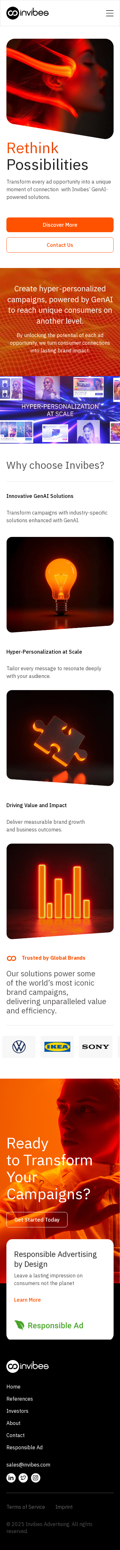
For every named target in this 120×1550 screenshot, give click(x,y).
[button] (109, 13)
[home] (27, 13)
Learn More (27, 1300)
